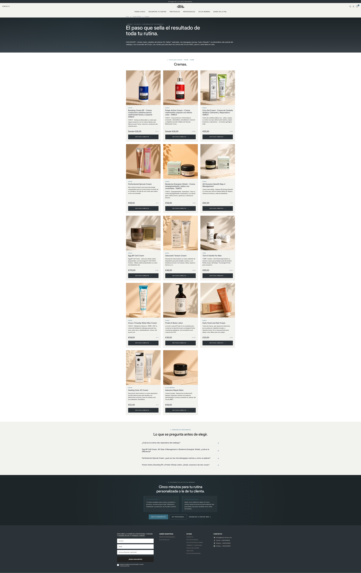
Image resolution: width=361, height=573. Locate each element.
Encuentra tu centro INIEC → (200, 517)
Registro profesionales (167, 537)
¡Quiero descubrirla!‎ (135, 559)
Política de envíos (192, 539)
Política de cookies (192, 548)
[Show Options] (152, 552)
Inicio (127, 16)
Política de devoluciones (194, 542)
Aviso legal (190, 550)
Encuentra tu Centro (157, 12)
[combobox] (135, 552)
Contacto (6, 6)
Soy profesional (178, 517)
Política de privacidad (193, 553)
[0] (357, 6)
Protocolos (175, 12)
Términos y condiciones (194, 545)
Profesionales (189, 12)
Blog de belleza (164, 539)
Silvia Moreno (204, 12)
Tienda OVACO (136, 16)
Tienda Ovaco (139, 12)
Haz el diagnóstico (158, 517)
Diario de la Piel (220, 12)
